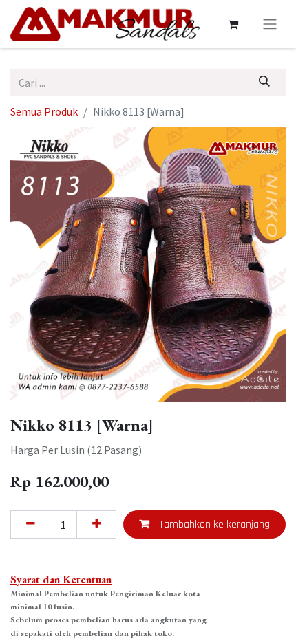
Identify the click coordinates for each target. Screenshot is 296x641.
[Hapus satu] (30, 524)
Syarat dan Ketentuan (61, 579)
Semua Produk (44, 111)
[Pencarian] (265, 82)
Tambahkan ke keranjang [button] (213, 524)
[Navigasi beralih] (270, 24)
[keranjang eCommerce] (232, 24)
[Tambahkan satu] (96, 524)
